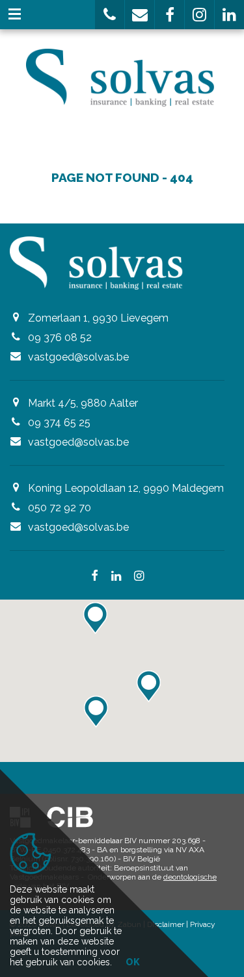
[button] (109, 14)
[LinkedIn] (116, 577)
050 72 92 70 (59, 507)
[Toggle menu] (14, 14)
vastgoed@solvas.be (78, 357)
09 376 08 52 (60, 337)
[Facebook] (95, 577)
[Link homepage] (122, 78)
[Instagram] (139, 577)
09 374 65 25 (59, 422)
